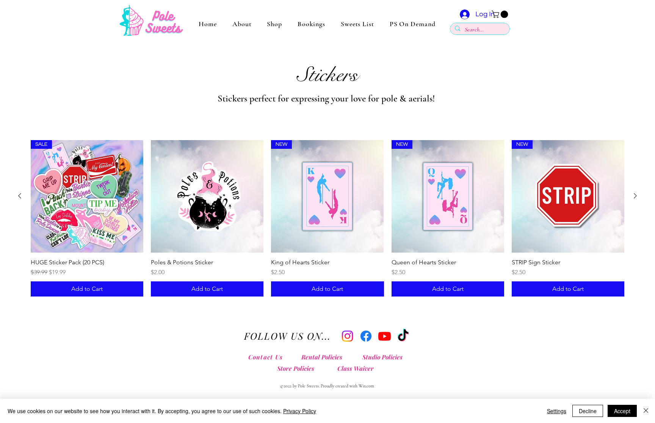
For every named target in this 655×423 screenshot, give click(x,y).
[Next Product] (635, 195)
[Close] (645, 411)
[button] (501, 14)
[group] (327, 218)
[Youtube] (384, 336)
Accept (622, 411)
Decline (588, 411)
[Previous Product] (19, 195)
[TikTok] (403, 336)
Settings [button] (556, 411)
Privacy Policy (299, 411)
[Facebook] (366, 336)
